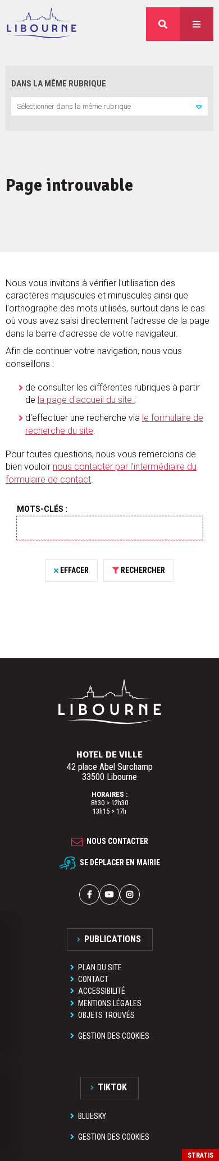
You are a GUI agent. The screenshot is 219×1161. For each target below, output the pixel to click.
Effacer (74, 570)
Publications (112, 939)
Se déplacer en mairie (120, 862)
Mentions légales (110, 1003)
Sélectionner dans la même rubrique (74, 106)
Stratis (200, 1155)
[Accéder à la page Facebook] (89, 894)
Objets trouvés (106, 1015)
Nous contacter (117, 841)
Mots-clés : (42, 508)
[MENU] (196, 24)
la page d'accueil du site (86, 399)
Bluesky (92, 1116)
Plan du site (100, 967)
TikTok (112, 1087)
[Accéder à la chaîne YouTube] (109, 894)
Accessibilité (101, 990)
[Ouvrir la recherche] (163, 24)
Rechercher (143, 570)
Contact (93, 979)
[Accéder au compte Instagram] (130, 894)
